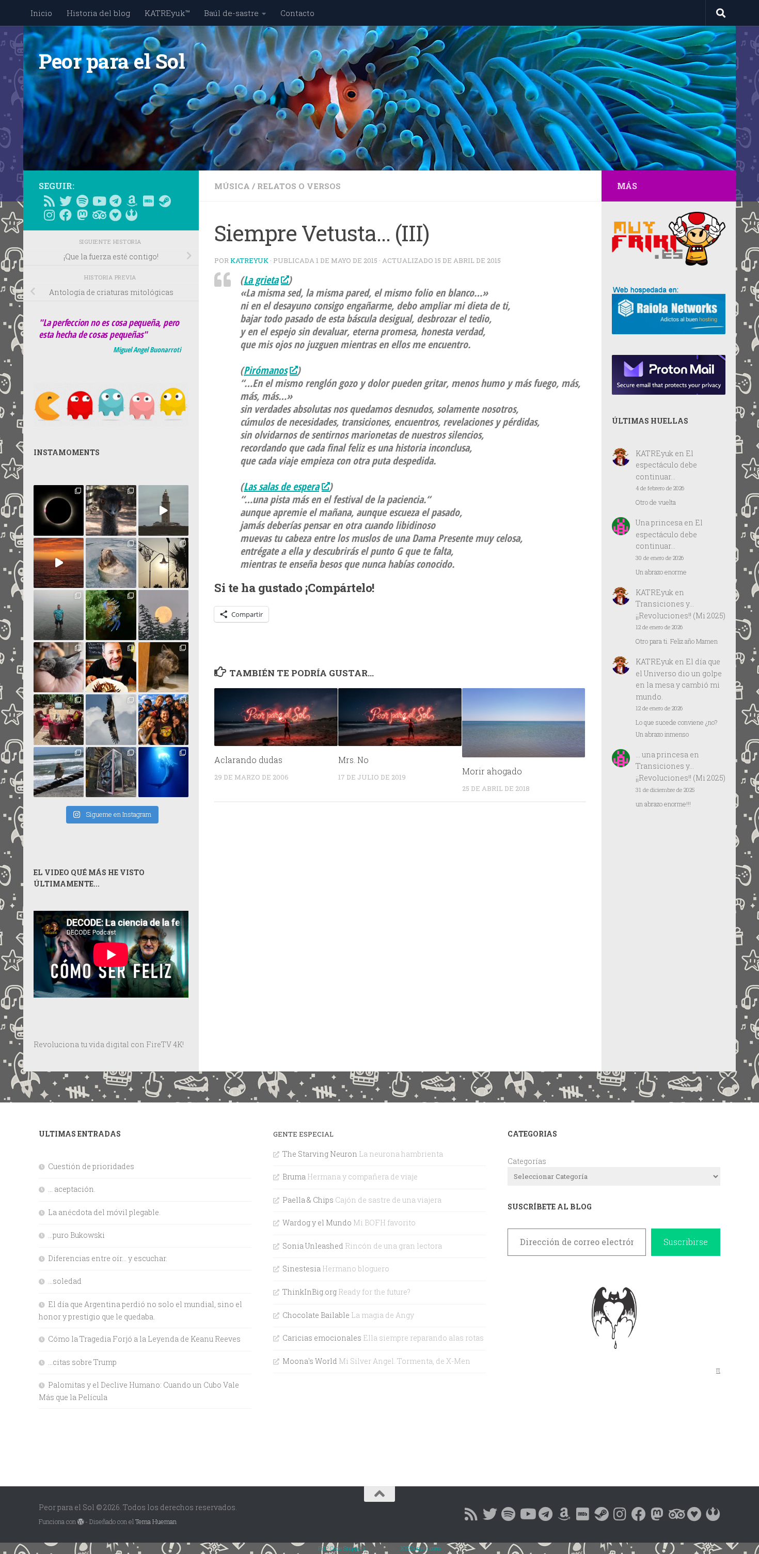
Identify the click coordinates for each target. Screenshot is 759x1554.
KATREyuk (249, 260)
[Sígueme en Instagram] (49, 215)
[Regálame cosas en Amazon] (131, 201)
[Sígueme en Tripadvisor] (98, 215)
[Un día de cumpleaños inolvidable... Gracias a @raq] (111, 719)
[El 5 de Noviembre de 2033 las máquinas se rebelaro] (111, 667)
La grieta (261, 280)
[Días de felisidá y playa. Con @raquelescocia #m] (59, 772)
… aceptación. (72, 1189)
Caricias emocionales (321, 1338)
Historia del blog (98, 13)
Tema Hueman (156, 1521)
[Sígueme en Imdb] (148, 201)
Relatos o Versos (299, 186)
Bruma (294, 1177)
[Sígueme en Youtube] (98, 201)
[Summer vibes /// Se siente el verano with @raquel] (59, 615)
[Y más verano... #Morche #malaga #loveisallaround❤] (163, 563)
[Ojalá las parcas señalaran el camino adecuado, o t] (163, 615)
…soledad (65, 1281)
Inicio (41, 13)
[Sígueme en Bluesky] (65, 201)
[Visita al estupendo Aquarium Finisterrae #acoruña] (111, 563)
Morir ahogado (492, 771)
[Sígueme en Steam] (165, 201)
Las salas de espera (281, 486)
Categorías (527, 1161)
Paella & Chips (308, 1200)
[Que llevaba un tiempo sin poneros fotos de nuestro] (163, 667)
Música (232, 186)
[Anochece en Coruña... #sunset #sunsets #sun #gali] (59, 563)
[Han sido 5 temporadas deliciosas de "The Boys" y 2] (163, 719)
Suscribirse (685, 1241)
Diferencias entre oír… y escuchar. (107, 1258)
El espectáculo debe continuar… (666, 464)
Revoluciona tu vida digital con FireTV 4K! (109, 1044)
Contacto (297, 13)
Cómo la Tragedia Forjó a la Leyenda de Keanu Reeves (144, 1339)
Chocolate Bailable (316, 1315)
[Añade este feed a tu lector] (49, 201)
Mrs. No (353, 759)
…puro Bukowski (76, 1235)
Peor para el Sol (112, 61)
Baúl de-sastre (231, 13)
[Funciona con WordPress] (80, 1522)
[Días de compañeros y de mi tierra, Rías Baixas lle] (59, 719)
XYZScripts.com (420, 1548)
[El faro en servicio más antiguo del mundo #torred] (163, 510)
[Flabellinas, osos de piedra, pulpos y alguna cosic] (111, 615)
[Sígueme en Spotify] (82, 201)
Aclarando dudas (248, 759)
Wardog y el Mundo (317, 1222)
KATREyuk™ (167, 13)
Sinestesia (301, 1268)
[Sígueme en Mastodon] (82, 215)
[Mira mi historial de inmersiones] (115, 215)
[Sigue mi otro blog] (131, 215)
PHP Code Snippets (342, 1548)
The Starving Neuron (319, 1154)
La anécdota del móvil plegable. (104, 1212)
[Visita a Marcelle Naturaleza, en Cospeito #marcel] (111, 510)
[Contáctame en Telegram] (115, 201)
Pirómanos (265, 370)
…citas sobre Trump (82, 1362)
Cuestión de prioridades (91, 1166)
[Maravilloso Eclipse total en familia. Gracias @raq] (59, 510)
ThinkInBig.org (309, 1292)
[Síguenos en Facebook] (65, 215)
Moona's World (309, 1361)
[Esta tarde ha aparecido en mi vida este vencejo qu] (59, 667)
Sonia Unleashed (312, 1246)
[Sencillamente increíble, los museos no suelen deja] (111, 772)
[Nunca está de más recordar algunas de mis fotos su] (163, 772)
